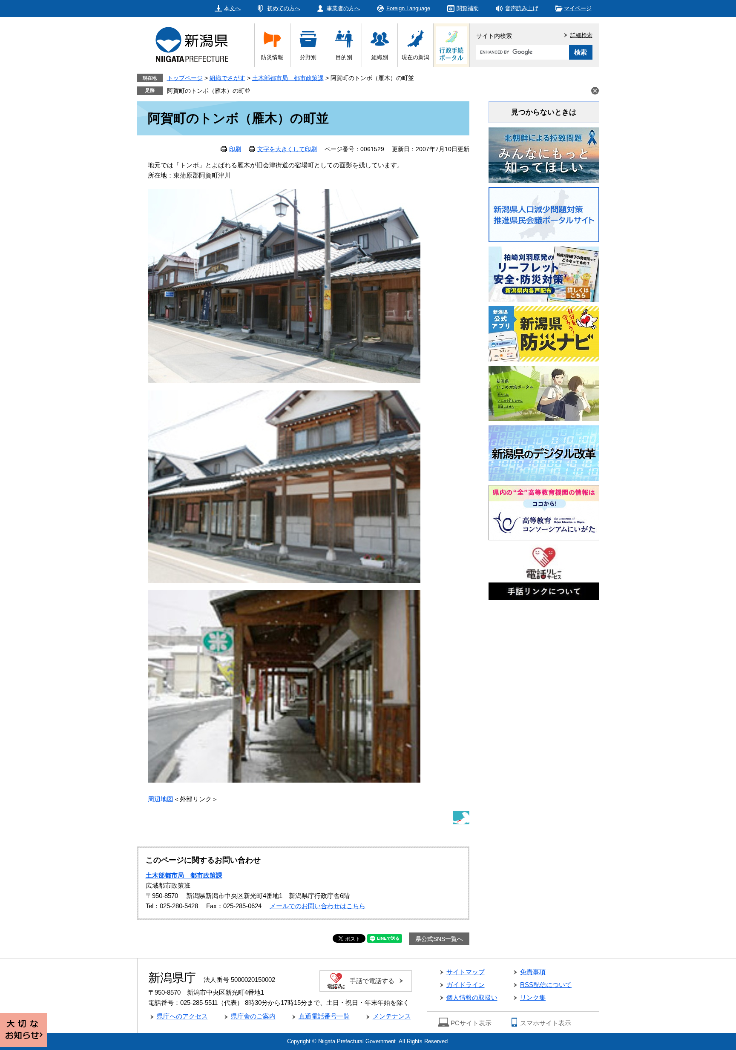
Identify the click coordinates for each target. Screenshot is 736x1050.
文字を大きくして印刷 (287, 149)
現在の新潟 (415, 57)
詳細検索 (581, 35)
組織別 (379, 57)
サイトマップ (465, 971)
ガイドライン (465, 984)
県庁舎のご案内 (253, 1016)
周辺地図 (160, 799)
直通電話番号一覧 (324, 1016)
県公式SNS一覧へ (439, 938)
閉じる (595, 91)
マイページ (578, 8)
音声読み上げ (521, 8)
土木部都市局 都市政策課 (288, 78)
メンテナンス (392, 1016)
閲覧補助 (468, 8)
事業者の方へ (343, 8)
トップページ (185, 78)
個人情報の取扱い (471, 997)
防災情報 (272, 57)
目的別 (344, 57)
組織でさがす (227, 78)
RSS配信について (546, 984)
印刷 (235, 149)
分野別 (308, 57)
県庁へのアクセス (182, 1016)
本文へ (232, 8)
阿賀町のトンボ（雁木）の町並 (208, 90)
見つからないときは (543, 112)
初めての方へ (283, 8)
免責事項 (533, 971)
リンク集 (533, 997)
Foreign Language (408, 8)
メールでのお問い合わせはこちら (317, 905)
